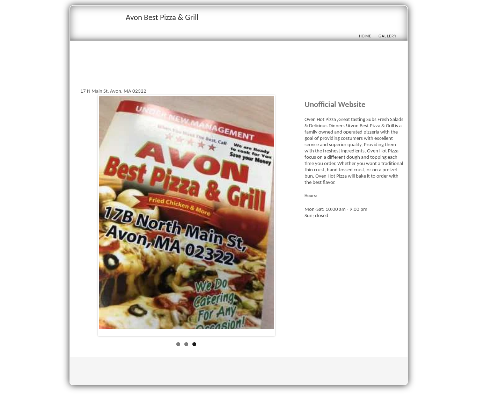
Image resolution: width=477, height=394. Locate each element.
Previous (89, 216)
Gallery (388, 36)
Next (284, 216)
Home (365, 36)
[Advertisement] (207, 72)
